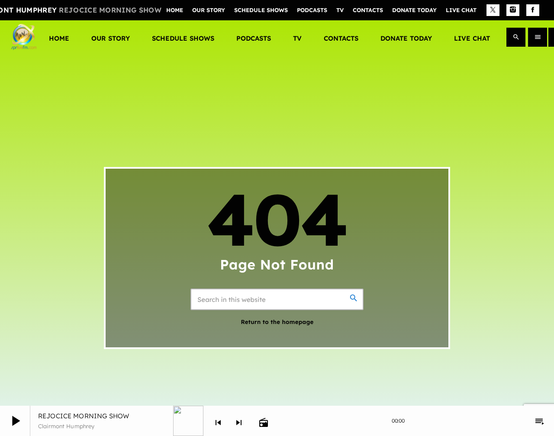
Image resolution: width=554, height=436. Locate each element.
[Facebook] (532, 10)
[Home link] (24, 37)
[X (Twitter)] (492, 10)
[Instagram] (512, 10)
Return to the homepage (277, 322)
